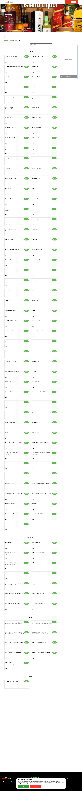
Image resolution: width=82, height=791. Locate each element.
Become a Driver (48, 776)
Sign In (68, 2)
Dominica (29, 789)
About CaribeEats (66, 780)
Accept (23, 786)
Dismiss (35, 786)
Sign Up (73, 2)
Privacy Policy (65, 776)
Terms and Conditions (67, 778)
